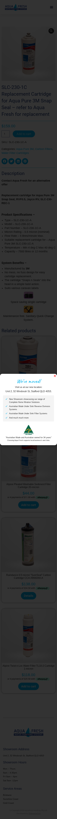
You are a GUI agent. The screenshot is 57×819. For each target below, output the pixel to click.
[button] (55, 376)
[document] (28, 409)
